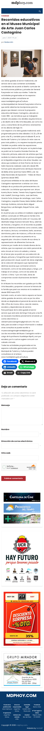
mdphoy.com (21, 696)
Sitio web (5, 453)
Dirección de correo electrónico (17, 441)
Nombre (5, 429)
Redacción (8, 42)
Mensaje (5, 405)
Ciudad (5, 15)
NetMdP (39, 728)
